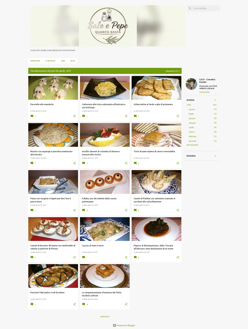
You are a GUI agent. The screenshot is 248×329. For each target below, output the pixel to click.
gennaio (192, 141)
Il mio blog (50, 61)
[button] (74, 116)
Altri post (104, 317)
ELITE (72, 61)
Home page (35, 61)
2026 (189, 105)
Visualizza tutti (173, 71)
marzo (192, 132)
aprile (191, 127)
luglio (191, 114)
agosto (192, 109)
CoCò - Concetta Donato (207, 80)
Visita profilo (204, 92)
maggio (192, 123)
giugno (192, 118)
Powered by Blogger (125, 325)
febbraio (192, 136)
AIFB (63, 61)
